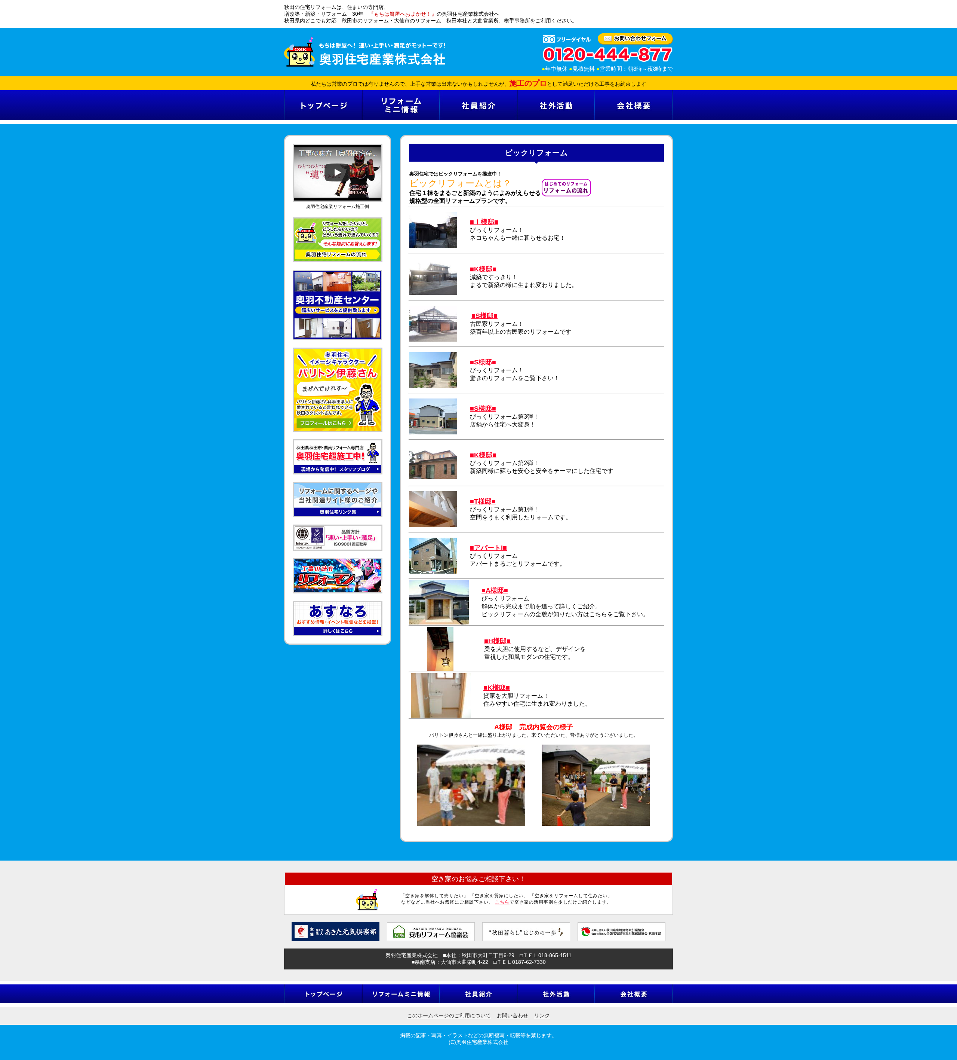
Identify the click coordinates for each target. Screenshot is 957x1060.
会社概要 (633, 105)
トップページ (323, 105)
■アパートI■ (488, 548)
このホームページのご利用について (449, 1015)
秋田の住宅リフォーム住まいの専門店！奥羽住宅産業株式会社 (364, 52)
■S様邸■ (484, 316)
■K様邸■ (483, 455)
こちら (502, 902)
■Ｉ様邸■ (484, 222)
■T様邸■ (483, 501)
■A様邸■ (494, 590)
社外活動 (555, 105)
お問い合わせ (512, 1015)
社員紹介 (478, 105)
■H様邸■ (497, 641)
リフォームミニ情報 (400, 105)
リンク (542, 1015)
